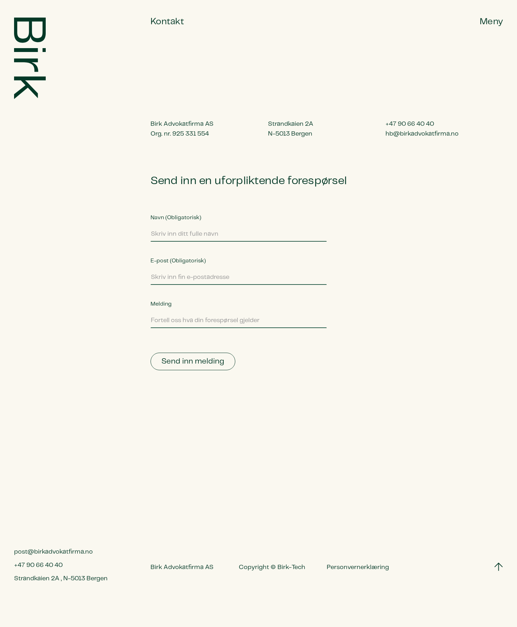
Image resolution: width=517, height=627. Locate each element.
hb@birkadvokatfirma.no (422, 134)
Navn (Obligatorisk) (176, 217)
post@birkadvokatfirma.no (53, 552)
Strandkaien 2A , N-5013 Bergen (61, 578)
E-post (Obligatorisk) (178, 260)
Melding (161, 304)
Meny (491, 21)
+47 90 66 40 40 (38, 565)
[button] (491, 21)
